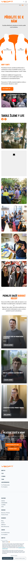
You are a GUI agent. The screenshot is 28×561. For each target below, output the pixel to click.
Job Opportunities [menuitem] (5, 482)
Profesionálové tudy (12, 444)
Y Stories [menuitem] (3, 476)
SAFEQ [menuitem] (3, 500)
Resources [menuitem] (3, 518)
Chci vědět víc (6, 88)
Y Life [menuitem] (2, 473)
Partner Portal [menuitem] (4, 514)
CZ (22, 5)
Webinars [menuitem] (3, 524)
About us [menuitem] (3, 470)
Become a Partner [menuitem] (5, 512)
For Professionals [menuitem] (5, 485)
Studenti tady (13, 448)
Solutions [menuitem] (3, 498)
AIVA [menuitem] (2, 506)
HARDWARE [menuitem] (4, 502)
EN (20, 5)
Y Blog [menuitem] (2, 479)
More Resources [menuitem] (5, 526)
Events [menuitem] (3, 522)
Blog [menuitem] (2, 520)
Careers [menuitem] (3, 530)
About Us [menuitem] (3, 538)
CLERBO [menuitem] (3, 504)
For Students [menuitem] (4, 487)
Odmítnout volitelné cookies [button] (20, 558)
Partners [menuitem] (3, 510)
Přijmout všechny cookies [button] (7, 558)
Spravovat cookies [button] (14, 555)
